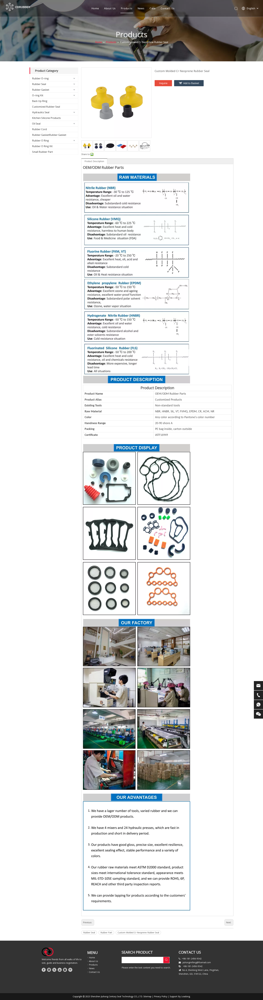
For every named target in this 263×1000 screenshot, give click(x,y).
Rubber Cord (39, 129)
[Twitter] (54, 970)
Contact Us (168, 8)
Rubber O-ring (40, 78)
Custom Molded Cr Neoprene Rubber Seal (138, 932)
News (141, 8)
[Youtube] (60, 970)
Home (95, 8)
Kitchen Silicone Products (46, 118)
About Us (110, 8)
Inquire (163, 83)
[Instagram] (65, 970)
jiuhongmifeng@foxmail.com (196, 962)
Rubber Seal (39, 84)
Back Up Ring (39, 101)
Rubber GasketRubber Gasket (49, 135)
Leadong (185, 996)
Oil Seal (36, 123)
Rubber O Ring (40, 140)
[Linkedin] (49, 970)
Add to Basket (191, 83)
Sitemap (147, 996)
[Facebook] (44, 970)
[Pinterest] (70, 970)
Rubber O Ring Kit (42, 146)
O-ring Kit (37, 95)
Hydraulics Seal (40, 112)
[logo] (47, 952)
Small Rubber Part (42, 152)
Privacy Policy (160, 996)
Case (153, 8)
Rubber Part (106, 932)
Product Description (94, 161)
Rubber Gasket (40, 89)
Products (126, 8)
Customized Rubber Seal (46, 106)
